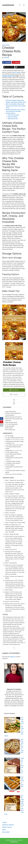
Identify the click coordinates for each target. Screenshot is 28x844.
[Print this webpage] (1, 425)
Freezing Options (12, 116)
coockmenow (8, 5)
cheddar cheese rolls (8, 76)
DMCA (4, 829)
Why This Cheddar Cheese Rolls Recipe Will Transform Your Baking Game (15, 105)
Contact (4, 822)
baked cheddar (16, 72)
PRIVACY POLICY (7, 827)
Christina (6, 57)
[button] (20, 5)
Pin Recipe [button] (15, 394)
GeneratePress (14, 841)
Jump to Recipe (10, 67)
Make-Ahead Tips (13, 118)
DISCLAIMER (5, 832)
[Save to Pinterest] (1, 421)
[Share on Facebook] (1, 418)
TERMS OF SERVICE (8, 824)
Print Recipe (20, 67)
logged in (12, 656)
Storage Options (10, 113)
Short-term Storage (13, 115)
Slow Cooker (5, 45)
